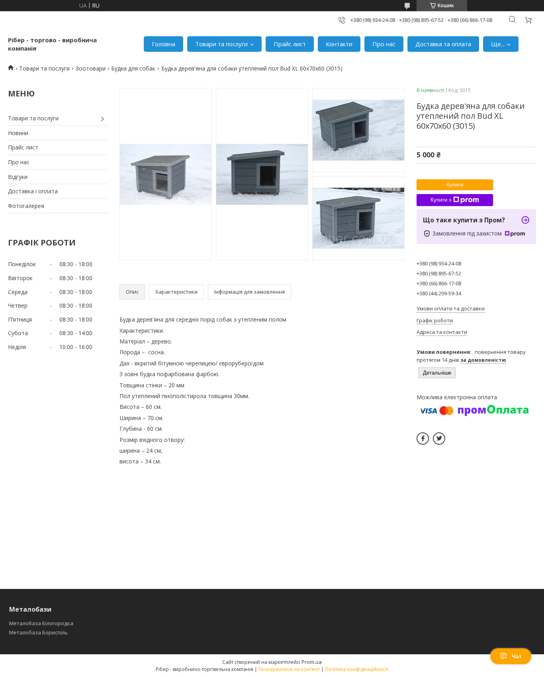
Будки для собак (133, 68)
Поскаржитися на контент (289, 669)
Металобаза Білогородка (41, 623)
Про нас (383, 44)
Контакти (339, 44)
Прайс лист (290, 44)
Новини (18, 133)
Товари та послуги (221, 44)
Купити (454, 185)
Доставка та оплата (443, 44)
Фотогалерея (26, 206)
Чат (517, 656)
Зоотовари (91, 68)
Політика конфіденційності (356, 669)
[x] (439, 438)
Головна (163, 44)
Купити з (441, 200)
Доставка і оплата (33, 191)
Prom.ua (311, 661)
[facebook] (423, 438)
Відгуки (17, 177)
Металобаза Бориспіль (38, 632)
